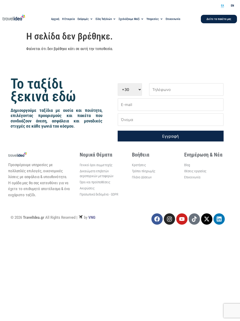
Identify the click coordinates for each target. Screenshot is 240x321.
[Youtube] (182, 219)
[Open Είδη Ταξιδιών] (114, 19)
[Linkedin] (219, 219)
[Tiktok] (194, 219)
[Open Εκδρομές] (91, 19)
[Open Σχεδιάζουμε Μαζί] (142, 19)
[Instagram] (169, 219)
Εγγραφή (170, 136)
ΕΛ (222, 5)
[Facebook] (157, 219)
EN (232, 5)
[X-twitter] (206, 219)
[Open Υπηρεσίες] (161, 19)
